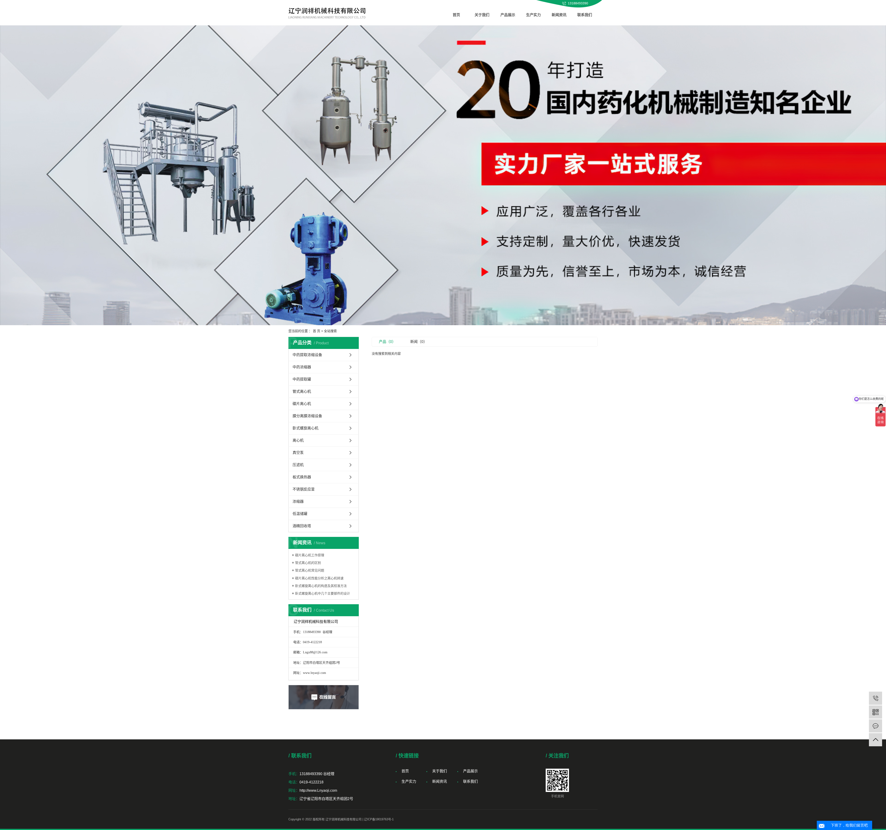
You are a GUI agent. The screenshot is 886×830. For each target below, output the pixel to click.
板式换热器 (302, 477)
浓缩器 (298, 501)
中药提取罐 (302, 379)
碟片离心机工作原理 (309, 555)
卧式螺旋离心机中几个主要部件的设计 (322, 593)
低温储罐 (300, 514)
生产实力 (533, 15)
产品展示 (507, 15)
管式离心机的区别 (308, 563)
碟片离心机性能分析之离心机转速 (319, 578)
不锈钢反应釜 (304, 489)
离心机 (298, 440)
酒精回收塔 (302, 526)
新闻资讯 (559, 15)
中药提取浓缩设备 (307, 355)
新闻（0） (418, 342)
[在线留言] (875, 725)
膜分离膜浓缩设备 (307, 416)
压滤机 (298, 465)
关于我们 (482, 15)
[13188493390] (875, 698)
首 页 (316, 331)
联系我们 (584, 15)
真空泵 (298, 453)
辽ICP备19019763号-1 (379, 819)
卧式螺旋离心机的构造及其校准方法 (321, 586)
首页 (456, 15)
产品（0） (387, 342)
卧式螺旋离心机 (305, 428)
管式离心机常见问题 (309, 570)
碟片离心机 (302, 404)
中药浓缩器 (302, 367)
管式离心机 (302, 391)
